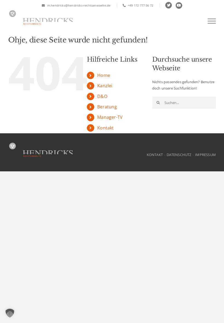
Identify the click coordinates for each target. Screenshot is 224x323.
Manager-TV (110, 117)
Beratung (107, 107)
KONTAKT (155, 154)
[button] (10, 313)
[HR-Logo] (41, 143)
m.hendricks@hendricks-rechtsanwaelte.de (78, 5)
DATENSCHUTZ (179, 154)
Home (103, 75)
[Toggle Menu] (211, 21)
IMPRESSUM (205, 154)
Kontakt (105, 128)
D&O (102, 96)
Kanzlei (104, 86)
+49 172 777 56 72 (140, 5)
